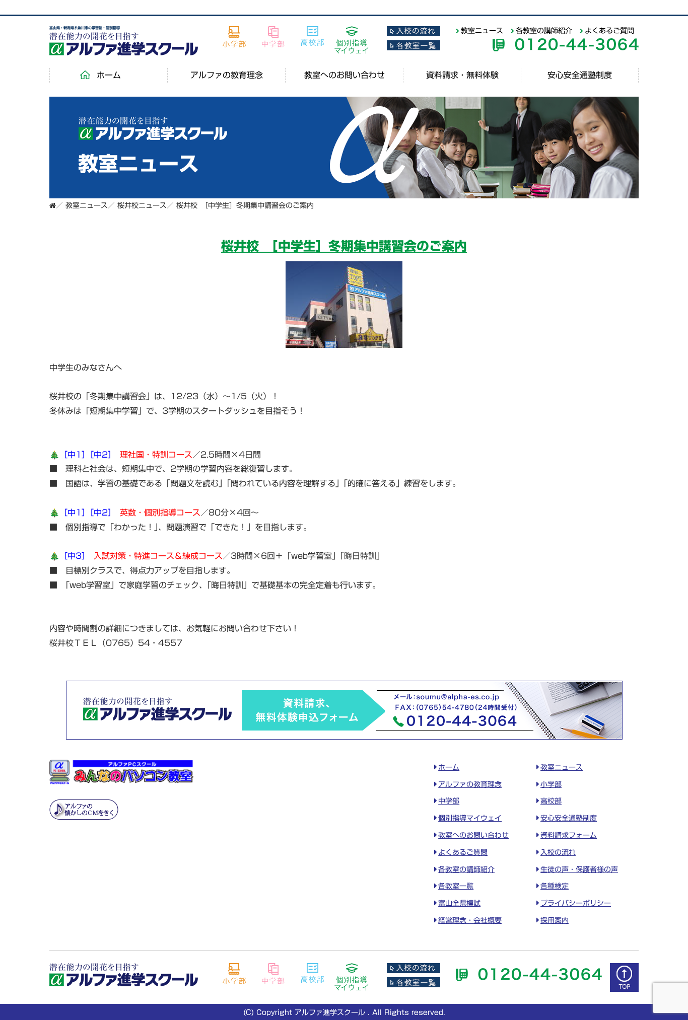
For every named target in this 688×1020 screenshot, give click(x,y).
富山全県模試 (459, 903)
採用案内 (554, 920)
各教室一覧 (455, 886)
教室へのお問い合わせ (344, 75)
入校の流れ (558, 852)
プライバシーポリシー (575, 903)
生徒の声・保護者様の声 (579, 869)
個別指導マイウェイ (470, 818)
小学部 (551, 784)
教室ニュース (482, 30)
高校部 (551, 801)
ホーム (109, 75)
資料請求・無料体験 (462, 75)
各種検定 (554, 886)
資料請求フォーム (568, 835)
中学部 (448, 801)
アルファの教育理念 (226, 75)
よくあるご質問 (609, 30)
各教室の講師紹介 (544, 30)
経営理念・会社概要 (470, 920)
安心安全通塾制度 (579, 75)
